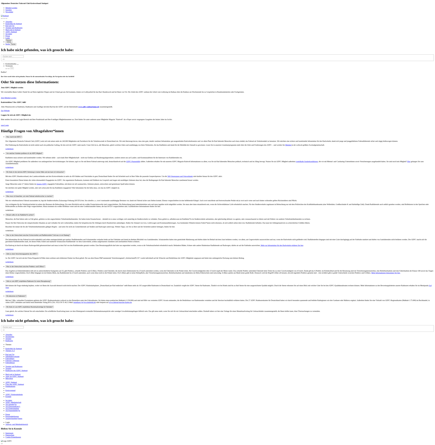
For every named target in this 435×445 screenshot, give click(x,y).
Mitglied (288, 145)
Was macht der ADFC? (13, 137)
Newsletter (9, 12)
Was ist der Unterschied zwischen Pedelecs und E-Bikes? (25, 266)
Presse (7, 36)
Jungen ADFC (42, 184)
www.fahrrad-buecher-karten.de (120, 302)
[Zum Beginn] (2, 443)
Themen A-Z (10, 351)
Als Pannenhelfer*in (12, 411)
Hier (408, 161)
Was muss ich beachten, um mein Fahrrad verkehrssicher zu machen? (29, 196)
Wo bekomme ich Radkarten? (16, 296)
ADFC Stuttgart (11, 32)
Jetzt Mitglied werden (8, 98)
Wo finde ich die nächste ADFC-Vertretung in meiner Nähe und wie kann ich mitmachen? (35, 172)
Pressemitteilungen (12, 416)
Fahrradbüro (9, 359)
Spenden (8, 10)
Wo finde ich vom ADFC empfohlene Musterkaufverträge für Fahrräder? (29, 307)
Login (7, 38)
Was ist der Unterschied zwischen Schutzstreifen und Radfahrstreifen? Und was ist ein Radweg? (38, 235)
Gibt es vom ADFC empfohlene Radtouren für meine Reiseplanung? (28, 281)
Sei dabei (8, 34)
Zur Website (5, 111)
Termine (8, 339)
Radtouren (9, 341)
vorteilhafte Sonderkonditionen (307, 161)
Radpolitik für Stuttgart (13, 24)
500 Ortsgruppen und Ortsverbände (180, 176)
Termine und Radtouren (13, 28)
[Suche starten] (4, 59)
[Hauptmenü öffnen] (6, 18)
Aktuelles (8, 22)
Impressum (9, 433)
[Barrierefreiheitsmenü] (2, 18)
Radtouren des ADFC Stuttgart (16, 371)
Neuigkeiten (9, 337)
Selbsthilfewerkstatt (12, 356)
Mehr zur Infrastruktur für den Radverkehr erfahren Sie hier (281, 245)
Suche (7, 44)
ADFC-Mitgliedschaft (13, 402)
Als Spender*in (11, 404)
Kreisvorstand (10, 390)
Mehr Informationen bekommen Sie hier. (385, 273)
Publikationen (10, 386)
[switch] (18, 64)
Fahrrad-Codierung (12, 361)
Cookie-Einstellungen (13, 437)
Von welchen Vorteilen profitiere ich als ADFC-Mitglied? (24, 153)
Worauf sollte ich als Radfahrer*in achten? (20, 215)
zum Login (5, 125)
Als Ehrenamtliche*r (12, 406)
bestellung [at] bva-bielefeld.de (84, 302)
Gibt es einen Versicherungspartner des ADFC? (21, 254)
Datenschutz (9, 435)
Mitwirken (9, 378)
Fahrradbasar (10, 363)
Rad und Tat (9, 26)
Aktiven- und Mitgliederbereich (16, 424)
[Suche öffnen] (4, 18)
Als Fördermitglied (12, 408)
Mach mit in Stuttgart (13, 30)
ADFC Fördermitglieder (14, 394)
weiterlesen (9, 149)
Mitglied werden (11, 8)
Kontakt (8, 397)
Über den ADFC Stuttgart (14, 384)
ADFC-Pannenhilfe (133, 161)
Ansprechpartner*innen (13, 418)
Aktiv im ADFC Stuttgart (14, 376)
